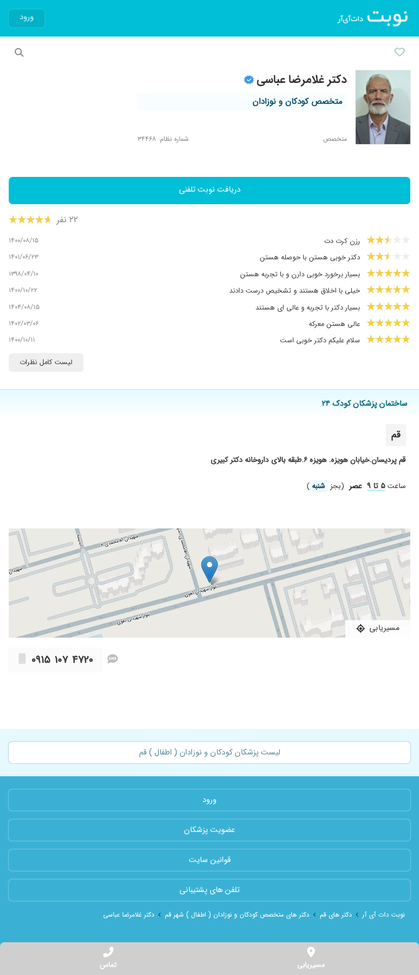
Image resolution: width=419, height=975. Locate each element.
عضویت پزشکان (209, 830)
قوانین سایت (210, 860)
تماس (108, 965)
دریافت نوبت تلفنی (210, 189)
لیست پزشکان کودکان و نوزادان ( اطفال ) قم (209, 752)
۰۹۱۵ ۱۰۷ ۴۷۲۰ (62, 660)
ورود (27, 17)
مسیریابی (311, 965)
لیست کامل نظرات (46, 362)
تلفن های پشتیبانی (209, 890)
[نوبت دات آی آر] (373, 18)
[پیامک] (112, 660)
